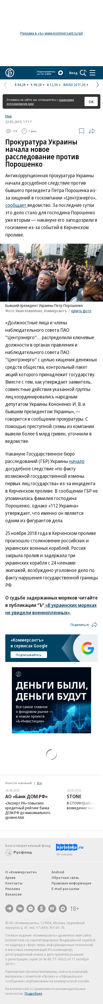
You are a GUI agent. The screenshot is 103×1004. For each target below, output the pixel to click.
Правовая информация (71, 883)
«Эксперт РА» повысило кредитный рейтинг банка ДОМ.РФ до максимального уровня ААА (27, 810)
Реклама (12, 888)
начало (77, 461)
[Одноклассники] (41, 908)
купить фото (81, 310)
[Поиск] (83, 73)
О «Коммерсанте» (21, 872)
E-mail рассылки (65, 888)
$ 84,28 (20, 84)
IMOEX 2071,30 (74, 84)
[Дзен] (31, 908)
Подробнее (33, 993)
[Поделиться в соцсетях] (92, 131)
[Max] (63, 908)
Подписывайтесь (29, 654)
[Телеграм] (9, 908)
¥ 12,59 (52, 84)
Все (39, 783)
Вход (73, 72)
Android (58, 872)
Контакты (13, 883)
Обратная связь (65, 877)
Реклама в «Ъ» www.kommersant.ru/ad (51, 33)
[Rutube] (52, 908)
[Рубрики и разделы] (92, 73)
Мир (8, 116)
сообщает (16, 205)
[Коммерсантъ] (9, 72)
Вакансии (13, 894)
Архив (10, 877)
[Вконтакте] (20, 908)
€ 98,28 (36, 84)
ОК (91, 101)
